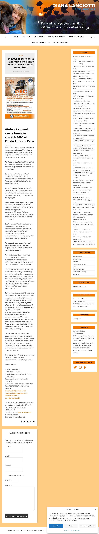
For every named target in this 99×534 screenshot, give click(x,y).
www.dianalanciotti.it (12, 398)
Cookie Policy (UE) (20, 530)
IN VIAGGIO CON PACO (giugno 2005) (82, 92)
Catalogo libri (77, 319)
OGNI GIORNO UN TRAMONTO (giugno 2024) (82, 238)
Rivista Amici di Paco (56, 37)
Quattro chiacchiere (79, 269)
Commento (8, 485)
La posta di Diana (60, 43)
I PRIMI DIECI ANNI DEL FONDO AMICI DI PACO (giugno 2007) (84, 105)
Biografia (26, 37)
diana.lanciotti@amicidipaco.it (15, 391)
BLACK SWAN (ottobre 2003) (81, 71)
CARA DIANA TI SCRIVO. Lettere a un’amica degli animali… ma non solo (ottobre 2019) (83, 214)
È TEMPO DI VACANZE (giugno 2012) (84, 128)
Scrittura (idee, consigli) (80, 272)
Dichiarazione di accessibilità (34, 530)
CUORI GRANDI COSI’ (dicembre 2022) (82, 233)
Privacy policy (76, 530)
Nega (71, 526)
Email (7, 456)
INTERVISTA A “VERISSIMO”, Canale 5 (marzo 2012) (84, 125)
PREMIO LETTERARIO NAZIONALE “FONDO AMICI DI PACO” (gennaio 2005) (83, 81)
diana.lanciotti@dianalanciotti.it (16, 393)
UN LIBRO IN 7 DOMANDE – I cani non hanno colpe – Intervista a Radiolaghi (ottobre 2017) (83, 190)
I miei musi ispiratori (79, 301)
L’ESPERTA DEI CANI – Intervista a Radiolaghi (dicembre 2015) (83, 169)
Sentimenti (76, 274)
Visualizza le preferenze (87, 526)
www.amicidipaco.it (12, 396)
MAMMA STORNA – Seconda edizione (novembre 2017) (81, 196)
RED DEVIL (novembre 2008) (81, 108)
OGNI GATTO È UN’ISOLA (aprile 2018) (82, 201)
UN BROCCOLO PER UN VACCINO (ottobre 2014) (83, 152)
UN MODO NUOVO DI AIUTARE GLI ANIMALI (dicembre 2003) (83, 75)
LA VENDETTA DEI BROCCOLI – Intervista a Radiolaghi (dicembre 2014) (83, 158)
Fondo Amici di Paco (41, 43)
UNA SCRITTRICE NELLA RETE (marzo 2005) (84, 87)
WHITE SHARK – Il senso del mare (83, 304)
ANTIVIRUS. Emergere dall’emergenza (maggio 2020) (82, 221)
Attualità (75, 261)
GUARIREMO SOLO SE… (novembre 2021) (83, 226)
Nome (7, 446)
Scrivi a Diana (77, 259)
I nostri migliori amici (79, 264)
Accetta (56, 526)
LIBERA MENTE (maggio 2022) (82, 229)
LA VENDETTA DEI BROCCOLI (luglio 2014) (83, 142)
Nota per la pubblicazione (80, 299)
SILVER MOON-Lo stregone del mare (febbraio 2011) (84, 115)
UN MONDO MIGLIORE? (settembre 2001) (83, 68)
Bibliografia (39, 37)
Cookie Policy (68, 530)
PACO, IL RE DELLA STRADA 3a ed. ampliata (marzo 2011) (83, 120)
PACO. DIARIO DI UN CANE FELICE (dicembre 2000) (83, 63)
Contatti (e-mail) (76, 37)
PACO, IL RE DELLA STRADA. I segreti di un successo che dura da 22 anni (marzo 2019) (84, 207)
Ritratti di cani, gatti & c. (80, 286)
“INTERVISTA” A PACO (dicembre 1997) (82, 58)
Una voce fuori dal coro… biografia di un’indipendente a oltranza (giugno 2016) (83, 182)
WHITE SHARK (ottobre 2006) (81, 101)
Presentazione (77, 256)
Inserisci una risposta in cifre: (14, 475)
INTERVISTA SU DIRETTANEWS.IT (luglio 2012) (82, 132)
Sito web (8, 466)
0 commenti (26, 71)
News (21, 56)
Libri (74, 267)
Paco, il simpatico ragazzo (81, 306)
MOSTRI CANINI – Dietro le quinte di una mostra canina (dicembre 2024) (84, 243)
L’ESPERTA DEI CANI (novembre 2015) (82, 164)
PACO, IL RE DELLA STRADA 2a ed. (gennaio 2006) (83, 97)
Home (16, 37)
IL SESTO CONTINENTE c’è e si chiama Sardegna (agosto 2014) (83, 147)
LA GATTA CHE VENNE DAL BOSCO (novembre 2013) (83, 137)
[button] (95, 509)
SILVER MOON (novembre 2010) (82, 111)
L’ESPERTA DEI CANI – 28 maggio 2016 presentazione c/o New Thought (83, 175)
